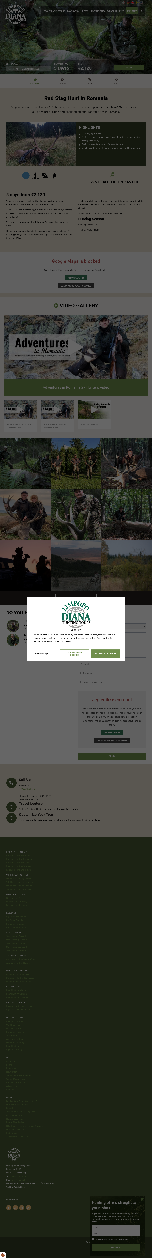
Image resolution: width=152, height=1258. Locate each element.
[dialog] (76, 629)
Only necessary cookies (74, 653)
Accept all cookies (105, 653)
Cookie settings (41, 653)
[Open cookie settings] (3, 1255)
